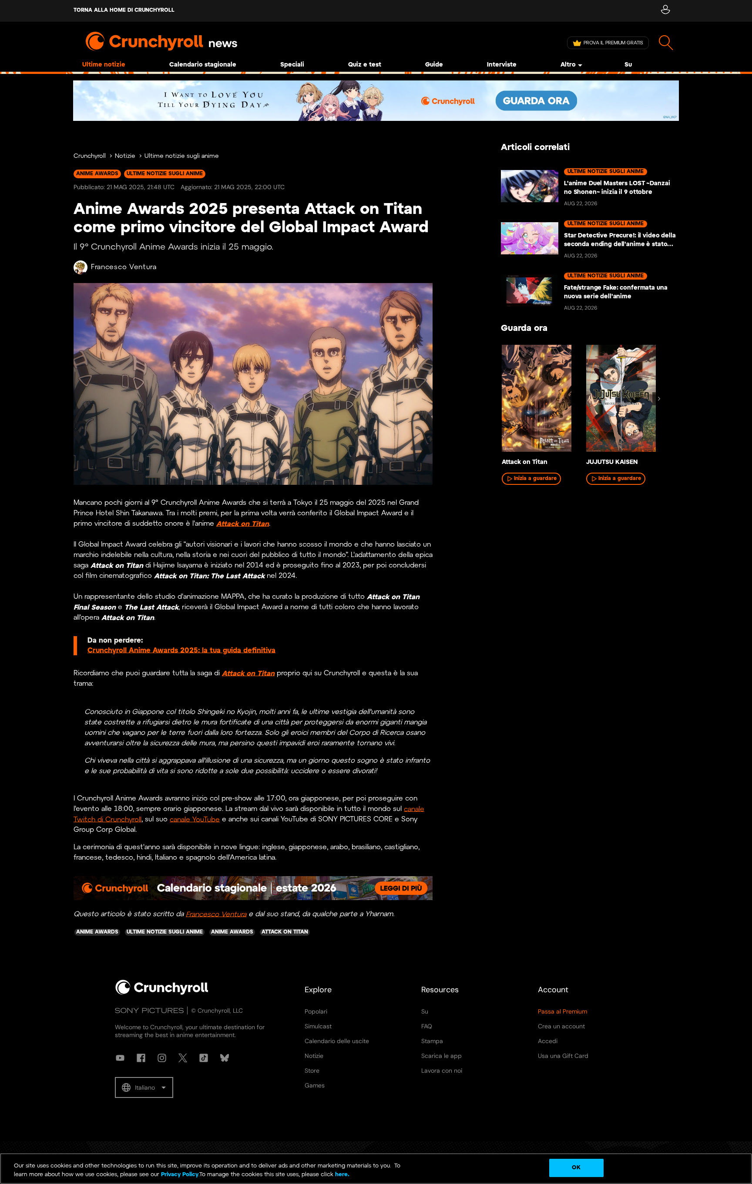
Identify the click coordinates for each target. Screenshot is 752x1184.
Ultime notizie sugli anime (181, 156)
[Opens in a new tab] (376, 100)
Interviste (502, 65)
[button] (144, 1087)
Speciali (292, 65)
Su (628, 65)
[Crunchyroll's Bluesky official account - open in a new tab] (224, 1057)
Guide (434, 65)
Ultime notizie (103, 65)
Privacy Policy (179, 1174)
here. (341, 1174)
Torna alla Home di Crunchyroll (124, 10)
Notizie (125, 156)
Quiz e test (364, 65)
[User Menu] (665, 10)
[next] (658, 398)
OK (576, 1168)
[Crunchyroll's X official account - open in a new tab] (182, 1057)
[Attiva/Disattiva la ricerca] (666, 42)
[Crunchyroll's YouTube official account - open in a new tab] (120, 1057)
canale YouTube (195, 819)
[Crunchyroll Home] (162, 993)
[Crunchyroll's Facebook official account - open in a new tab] (141, 1057)
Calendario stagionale (202, 65)
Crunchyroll (90, 156)
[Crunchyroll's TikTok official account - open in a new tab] (203, 1057)
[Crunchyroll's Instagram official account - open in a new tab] (161, 1057)
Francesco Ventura (124, 267)
